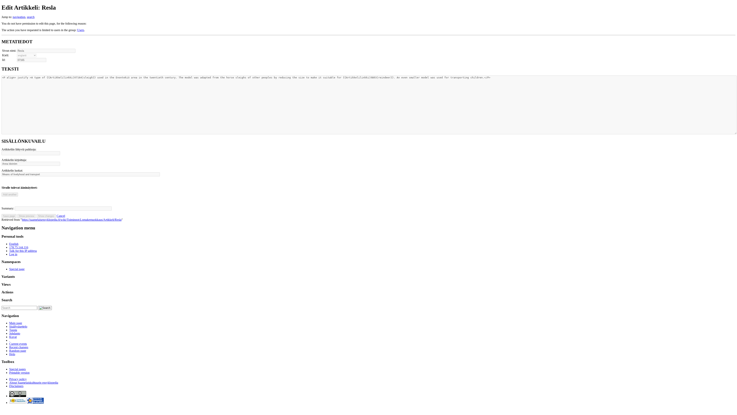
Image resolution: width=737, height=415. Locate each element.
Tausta (13, 330)
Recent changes (18, 347)
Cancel (61, 215)
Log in (13, 254)
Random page (17, 350)
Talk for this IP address (23, 250)
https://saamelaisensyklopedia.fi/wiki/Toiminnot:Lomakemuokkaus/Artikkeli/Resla (71, 219)
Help (12, 354)
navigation (19, 17)
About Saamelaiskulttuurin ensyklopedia (33, 382)
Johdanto (14, 333)
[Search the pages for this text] (45, 308)
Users (80, 30)
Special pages (17, 369)
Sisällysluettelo (18, 326)
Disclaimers (16, 386)
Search (7, 300)
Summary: (8, 208)
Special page (17, 269)
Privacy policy (18, 379)
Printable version (19, 372)
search (31, 17)
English (13, 244)
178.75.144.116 (18, 247)
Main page (15, 323)
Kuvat (13, 337)
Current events (18, 343)
